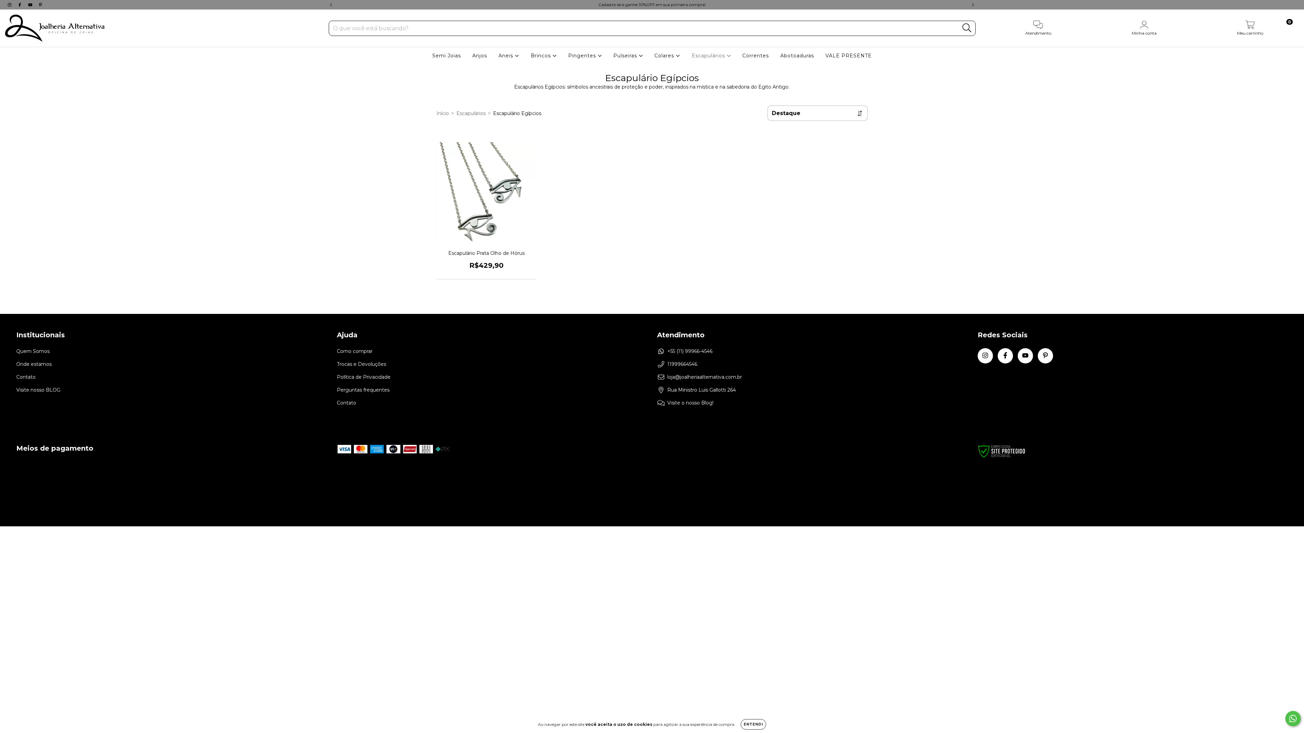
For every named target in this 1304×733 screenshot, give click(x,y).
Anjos (479, 56)
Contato (26, 377)
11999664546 (682, 364)
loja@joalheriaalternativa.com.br (704, 377)
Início (442, 113)
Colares (665, 56)
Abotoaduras (797, 56)
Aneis (507, 56)
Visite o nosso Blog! (690, 403)
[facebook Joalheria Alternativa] (20, 5)
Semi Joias (446, 56)
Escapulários (709, 56)
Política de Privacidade (364, 377)
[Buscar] (967, 28)
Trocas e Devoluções (361, 364)
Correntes (755, 56)
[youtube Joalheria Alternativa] (31, 5)
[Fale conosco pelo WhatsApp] (1293, 718)
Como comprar (355, 351)
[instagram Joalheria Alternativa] (10, 5)
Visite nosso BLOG (38, 390)
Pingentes (583, 56)
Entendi (753, 724)
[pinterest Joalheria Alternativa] (40, 5)
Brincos (542, 56)
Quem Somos (33, 351)
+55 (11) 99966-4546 (689, 351)
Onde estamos (34, 364)
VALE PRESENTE (849, 56)
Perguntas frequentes (363, 390)
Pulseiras (626, 56)
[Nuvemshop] (1266, 486)
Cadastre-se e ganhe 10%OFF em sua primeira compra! (652, 4)
